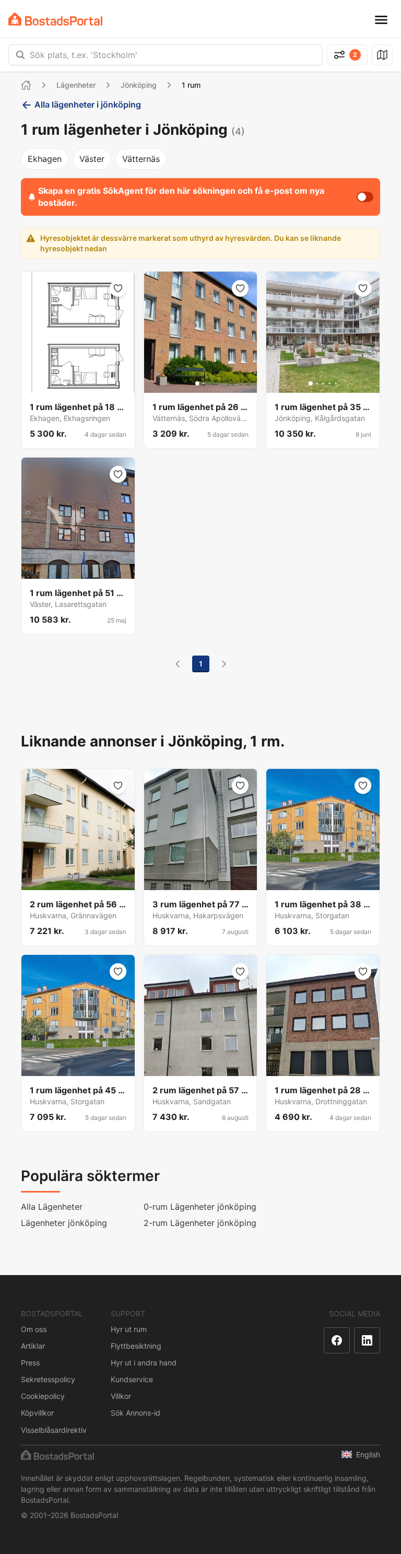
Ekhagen (45, 159)
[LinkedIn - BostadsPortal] (367, 1340)
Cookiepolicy (43, 1396)
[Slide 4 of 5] (84, 383)
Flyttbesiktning (136, 1345)
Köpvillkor (37, 1412)
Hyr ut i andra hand (143, 1362)
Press (30, 1362)
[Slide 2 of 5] (71, 383)
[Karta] (382, 54)
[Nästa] (224, 664)
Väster (91, 159)
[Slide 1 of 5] (65, 383)
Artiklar (33, 1345)
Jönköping (139, 84)
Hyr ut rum (129, 1329)
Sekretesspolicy (48, 1379)
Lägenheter (76, 84)
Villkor (121, 1396)
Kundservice (132, 1379)
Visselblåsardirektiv (54, 1430)
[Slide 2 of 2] (203, 383)
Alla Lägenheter (51, 1206)
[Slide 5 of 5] (90, 383)
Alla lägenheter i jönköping (87, 104)
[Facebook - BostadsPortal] (337, 1340)
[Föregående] (177, 664)
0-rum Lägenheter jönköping (200, 1206)
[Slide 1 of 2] (197, 383)
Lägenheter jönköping (64, 1223)
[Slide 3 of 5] (78, 383)
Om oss (33, 1329)
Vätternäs (141, 159)
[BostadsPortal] (55, 19)
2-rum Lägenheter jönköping (200, 1223)
